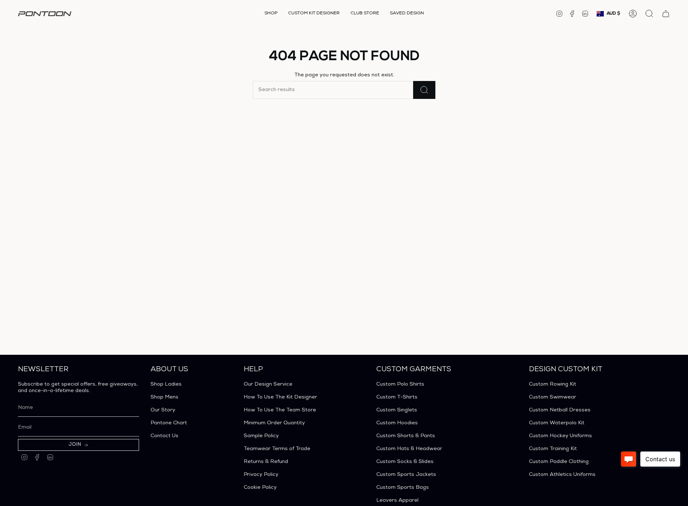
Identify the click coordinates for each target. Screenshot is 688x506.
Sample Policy (261, 436)
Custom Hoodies (397, 423)
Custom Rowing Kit (552, 384)
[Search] (424, 90)
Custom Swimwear (552, 397)
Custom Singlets (396, 410)
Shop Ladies (166, 384)
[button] (271, 13)
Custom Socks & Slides (405, 461)
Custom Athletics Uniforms (562, 474)
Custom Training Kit (553, 449)
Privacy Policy (261, 474)
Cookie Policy (260, 487)
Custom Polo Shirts (400, 384)
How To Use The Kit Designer (280, 397)
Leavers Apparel (397, 500)
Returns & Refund (266, 461)
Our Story (162, 410)
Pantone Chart (168, 423)
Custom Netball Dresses (560, 410)
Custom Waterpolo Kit (556, 423)
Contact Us (164, 436)
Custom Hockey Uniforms (560, 436)
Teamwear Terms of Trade (277, 449)
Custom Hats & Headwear (409, 449)
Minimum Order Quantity (274, 423)
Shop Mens (164, 397)
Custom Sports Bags (402, 487)
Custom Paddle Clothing (559, 461)
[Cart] (666, 14)
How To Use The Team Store (280, 410)
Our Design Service (268, 384)
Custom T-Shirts (396, 397)
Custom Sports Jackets (406, 474)
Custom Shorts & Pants (405, 436)
